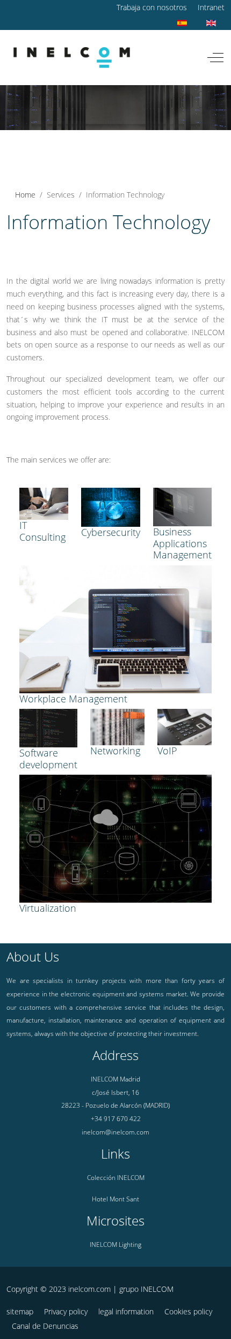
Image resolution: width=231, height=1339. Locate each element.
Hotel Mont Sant (115, 1199)
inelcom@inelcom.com (115, 1132)
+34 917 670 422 (116, 1118)
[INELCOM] (71, 58)
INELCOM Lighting (115, 1244)
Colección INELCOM (116, 1177)
